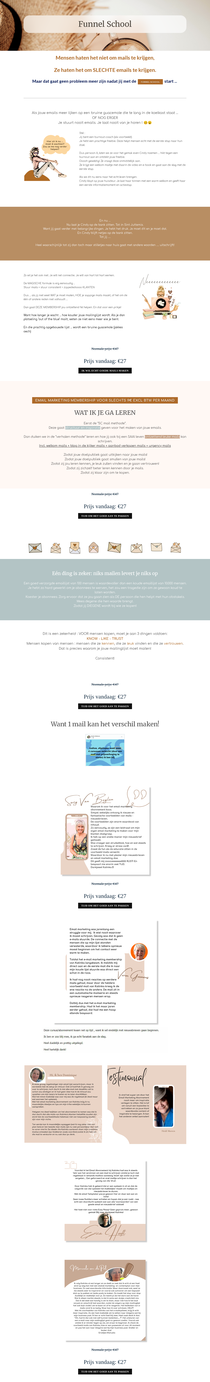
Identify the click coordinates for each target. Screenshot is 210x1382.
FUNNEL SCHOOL (150, 82)
